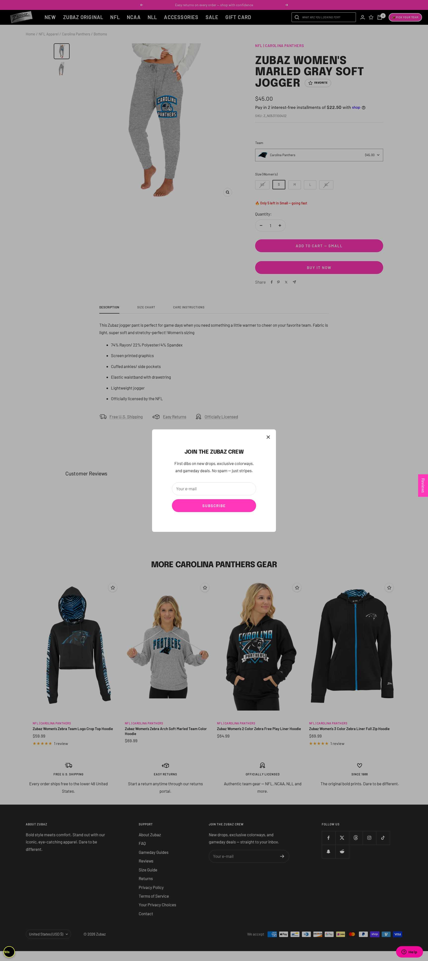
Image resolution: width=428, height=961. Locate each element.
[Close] (268, 437)
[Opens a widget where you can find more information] (409, 952)
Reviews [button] (423, 485)
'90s (6, 952)
